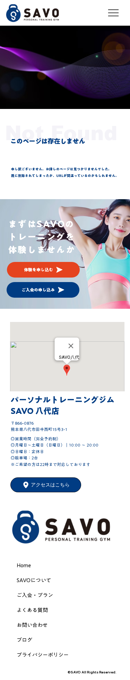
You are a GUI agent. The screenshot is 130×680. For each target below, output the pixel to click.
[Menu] (113, 12)
